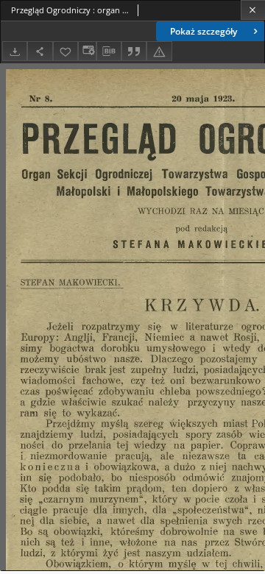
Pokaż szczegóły (203, 31)
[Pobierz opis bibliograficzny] (108, 51)
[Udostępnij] (39, 51)
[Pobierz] (14, 51)
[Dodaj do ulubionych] (65, 51)
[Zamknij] (253, 10)
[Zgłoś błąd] (159, 51)
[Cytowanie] (133, 51)
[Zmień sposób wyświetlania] (87, 51)
